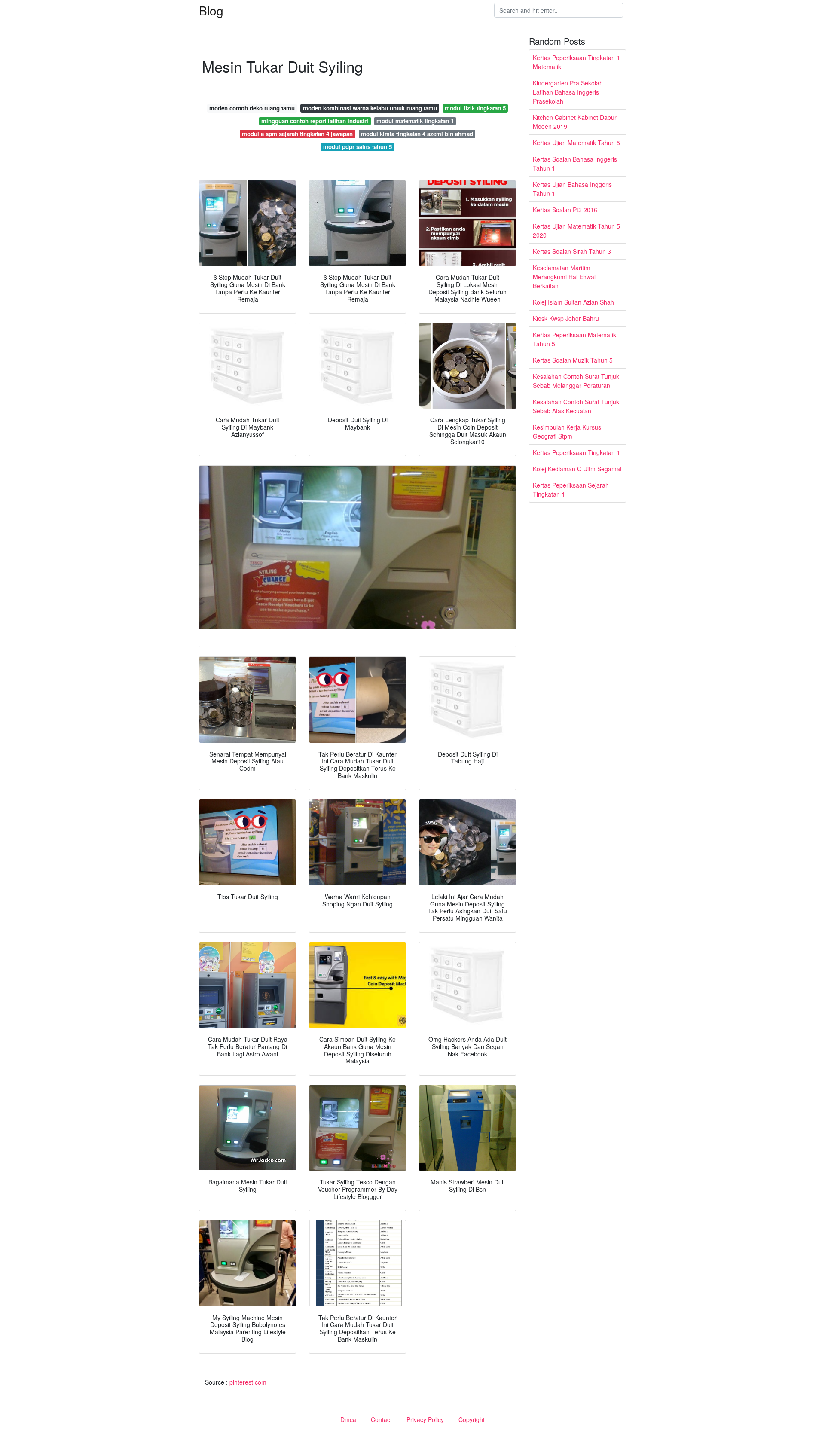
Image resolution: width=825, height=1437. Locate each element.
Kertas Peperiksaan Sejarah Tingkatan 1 (571, 489)
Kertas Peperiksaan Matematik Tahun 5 (574, 339)
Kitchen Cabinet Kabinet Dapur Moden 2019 (575, 122)
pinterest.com (247, 1382)
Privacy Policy (425, 1419)
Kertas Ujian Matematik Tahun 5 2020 (576, 230)
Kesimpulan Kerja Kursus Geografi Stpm (567, 431)
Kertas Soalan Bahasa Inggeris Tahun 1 (575, 163)
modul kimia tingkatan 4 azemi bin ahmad (417, 134)
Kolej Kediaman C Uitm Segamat (577, 468)
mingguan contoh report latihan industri (314, 121)
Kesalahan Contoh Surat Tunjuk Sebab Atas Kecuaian (576, 406)
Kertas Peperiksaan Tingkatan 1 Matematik (576, 62)
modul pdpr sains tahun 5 (357, 147)
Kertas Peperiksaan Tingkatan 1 (576, 452)
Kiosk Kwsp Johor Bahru (566, 318)
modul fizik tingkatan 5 (475, 108)
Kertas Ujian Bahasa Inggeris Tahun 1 (572, 189)
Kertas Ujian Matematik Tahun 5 (576, 142)
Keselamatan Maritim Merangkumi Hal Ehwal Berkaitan (564, 276)
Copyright (471, 1419)
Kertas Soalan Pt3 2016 (565, 209)
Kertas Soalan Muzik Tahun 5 (573, 360)
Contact (381, 1419)
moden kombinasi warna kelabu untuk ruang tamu (370, 108)
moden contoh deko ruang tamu (252, 108)
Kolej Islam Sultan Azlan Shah (573, 302)
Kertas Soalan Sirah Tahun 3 (572, 251)
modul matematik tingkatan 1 (415, 121)
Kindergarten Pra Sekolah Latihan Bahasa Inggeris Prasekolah (568, 92)
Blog (211, 10)
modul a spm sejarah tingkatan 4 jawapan (297, 134)
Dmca (348, 1419)
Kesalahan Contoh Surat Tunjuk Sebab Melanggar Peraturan (576, 381)
